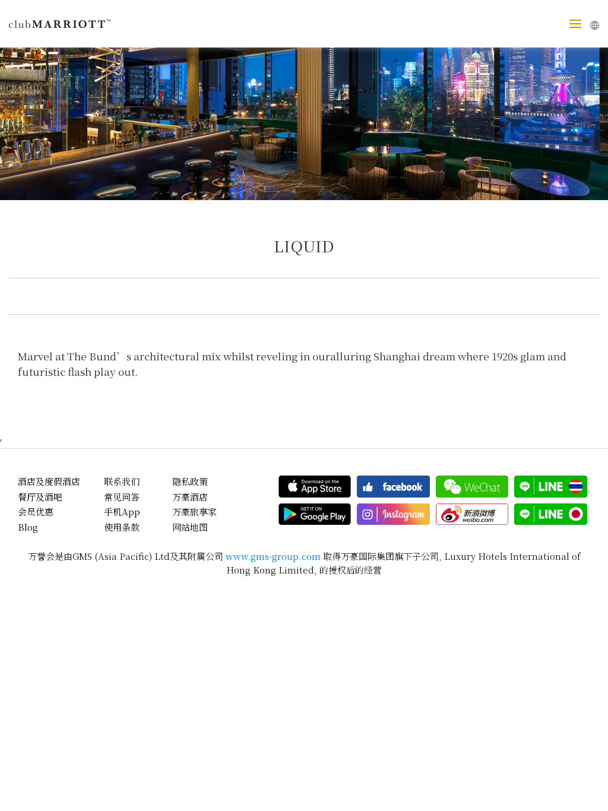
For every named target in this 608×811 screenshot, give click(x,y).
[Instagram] (393, 514)
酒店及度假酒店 (49, 481)
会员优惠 (35, 511)
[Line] (550, 486)
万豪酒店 (190, 496)
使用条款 (122, 527)
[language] (594, 25)
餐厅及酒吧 (40, 496)
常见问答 (122, 496)
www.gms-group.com (273, 556)
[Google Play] (315, 514)
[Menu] (575, 24)
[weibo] (472, 514)
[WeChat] (472, 486)
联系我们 (122, 481)
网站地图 (190, 527)
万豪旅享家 (194, 511)
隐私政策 (190, 481)
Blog (28, 527)
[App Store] (315, 486)
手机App (122, 511)
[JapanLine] (550, 514)
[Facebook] (393, 486)
